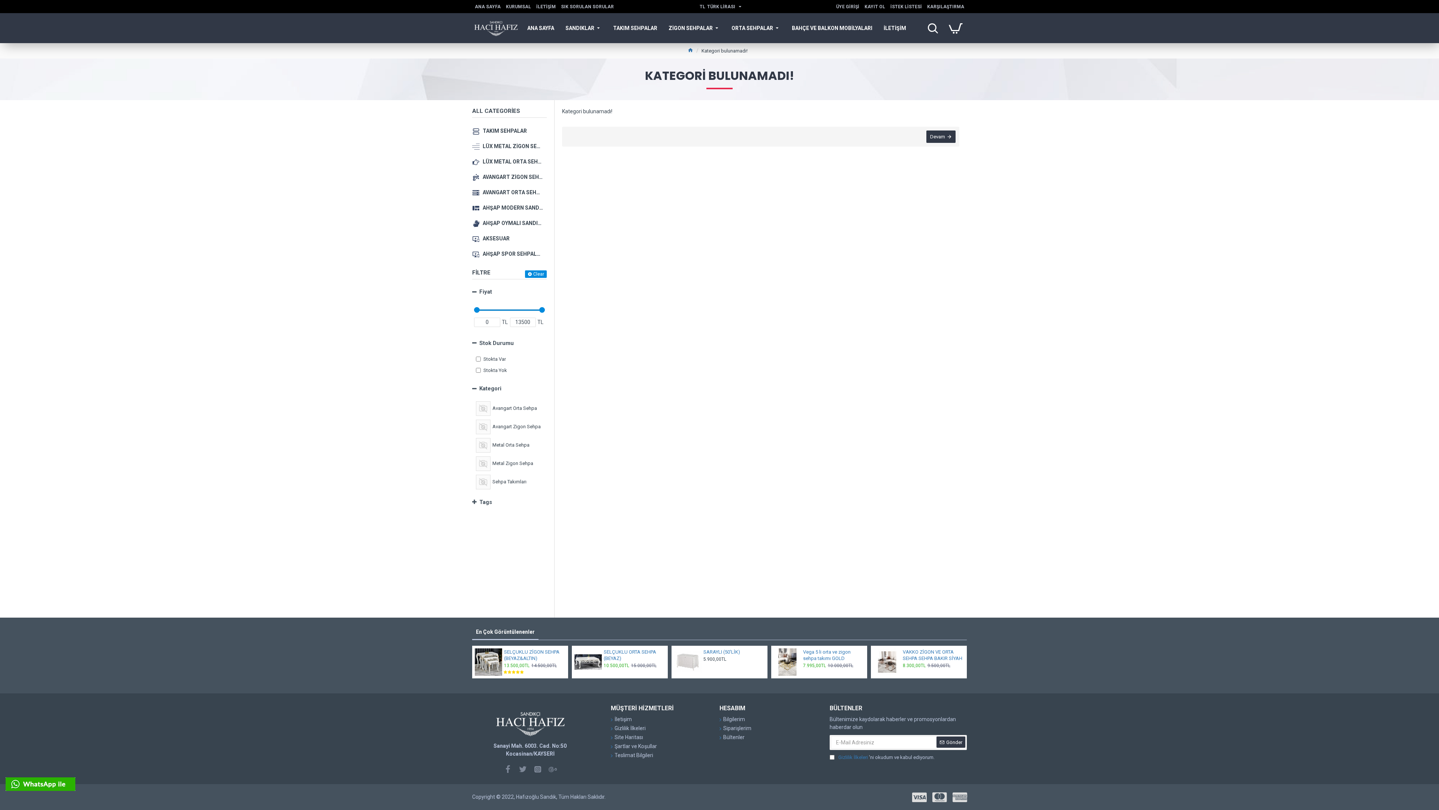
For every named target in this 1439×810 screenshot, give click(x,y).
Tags (485, 502)
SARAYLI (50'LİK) (721, 652)
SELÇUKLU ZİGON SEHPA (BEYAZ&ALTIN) (531, 655)
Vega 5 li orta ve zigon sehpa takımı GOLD (827, 655)
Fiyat (485, 291)
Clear (538, 274)
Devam (937, 137)
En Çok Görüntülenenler (505, 632)
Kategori (490, 388)
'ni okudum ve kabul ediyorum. (886, 757)
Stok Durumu (496, 343)
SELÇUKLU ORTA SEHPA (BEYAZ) (630, 655)
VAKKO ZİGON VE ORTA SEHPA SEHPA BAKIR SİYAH (932, 655)
